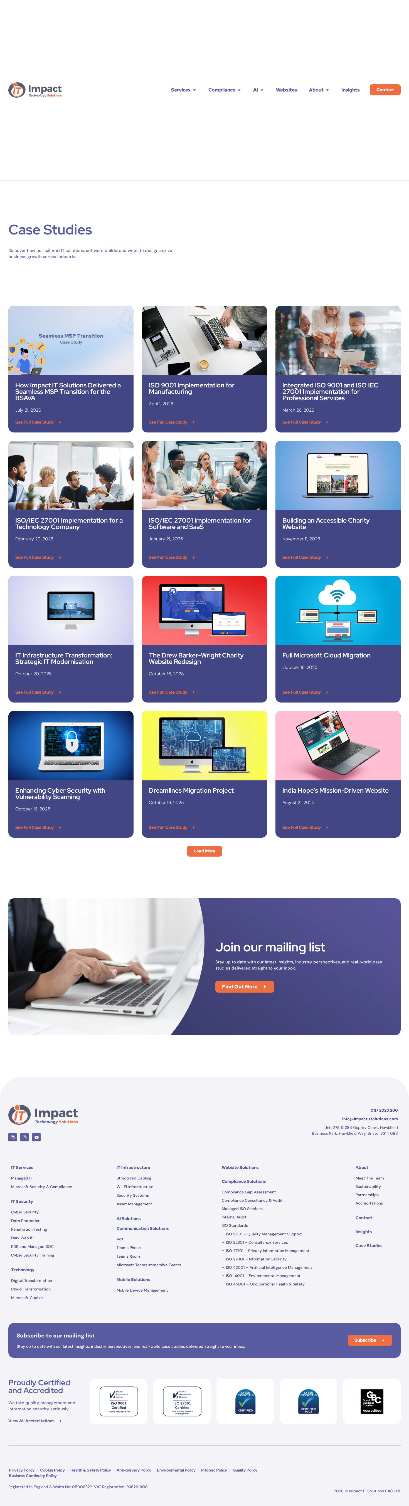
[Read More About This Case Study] (71, 340)
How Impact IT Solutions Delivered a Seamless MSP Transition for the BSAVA (68, 391)
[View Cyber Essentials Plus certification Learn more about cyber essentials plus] (245, 1401)
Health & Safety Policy (90, 1470)
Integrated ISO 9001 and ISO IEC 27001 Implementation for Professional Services (330, 391)
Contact (364, 1218)
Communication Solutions (143, 1228)
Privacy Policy (22, 1470)
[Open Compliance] (239, 90)
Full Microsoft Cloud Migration (326, 655)
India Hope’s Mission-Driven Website (335, 790)
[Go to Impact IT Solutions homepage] (43, 1115)
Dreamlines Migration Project (191, 790)
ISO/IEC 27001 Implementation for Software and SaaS (200, 523)
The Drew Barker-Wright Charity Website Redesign (196, 658)
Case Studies (369, 1245)
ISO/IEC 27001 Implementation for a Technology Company (69, 523)
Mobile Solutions (133, 1279)
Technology (23, 1270)
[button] (204, 851)
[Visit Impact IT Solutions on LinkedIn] (12, 1137)
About (362, 1167)
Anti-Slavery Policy (134, 1470)
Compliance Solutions (244, 1181)
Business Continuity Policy (33, 1475)
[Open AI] (262, 90)
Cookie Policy (52, 1470)
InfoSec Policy (214, 1470)
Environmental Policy (176, 1470)
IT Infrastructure (133, 1167)
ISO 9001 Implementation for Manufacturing (192, 388)
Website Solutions (240, 1167)
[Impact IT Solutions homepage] (35, 90)
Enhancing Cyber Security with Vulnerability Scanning (60, 793)
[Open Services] (194, 90)
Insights (364, 1232)
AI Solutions (129, 1218)
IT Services (22, 1167)
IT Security (22, 1201)
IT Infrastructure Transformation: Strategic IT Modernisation (63, 658)
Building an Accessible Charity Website (326, 523)
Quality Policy (245, 1470)
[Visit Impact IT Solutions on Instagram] (24, 1137)
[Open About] (327, 90)
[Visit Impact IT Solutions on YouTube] (36, 1137)
